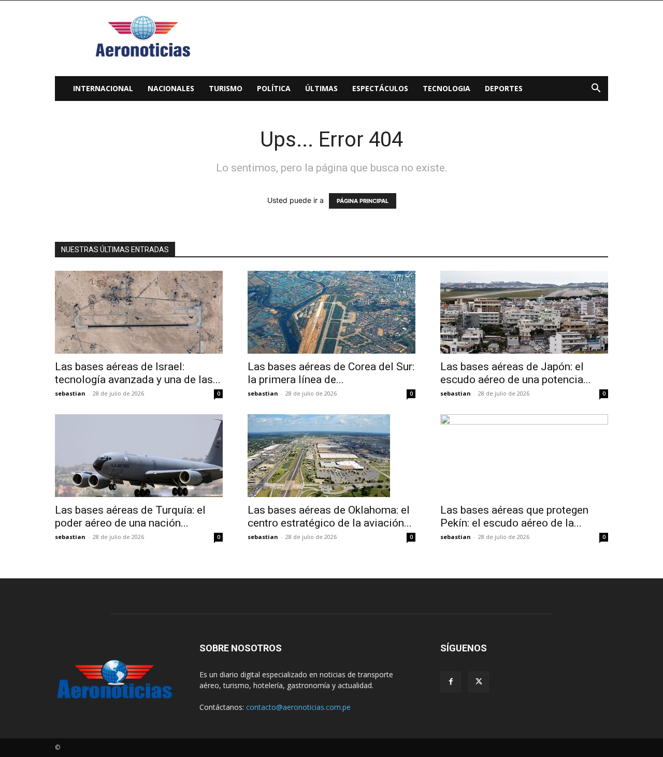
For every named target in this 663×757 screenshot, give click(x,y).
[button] (595, 89)
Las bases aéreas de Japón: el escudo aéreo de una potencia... (515, 373)
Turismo (225, 88)
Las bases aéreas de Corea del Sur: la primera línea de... (331, 373)
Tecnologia (446, 88)
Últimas (321, 88)
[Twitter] (478, 682)
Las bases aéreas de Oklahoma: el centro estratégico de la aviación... (330, 516)
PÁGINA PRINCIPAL (362, 201)
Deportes (504, 88)
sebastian (70, 393)
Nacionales (171, 88)
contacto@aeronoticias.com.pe (298, 707)
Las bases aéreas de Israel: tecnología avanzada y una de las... (138, 373)
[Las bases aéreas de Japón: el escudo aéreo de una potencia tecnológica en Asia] (524, 312)
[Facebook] (450, 682)
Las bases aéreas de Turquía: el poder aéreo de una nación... (130, 516)
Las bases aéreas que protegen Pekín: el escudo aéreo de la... (514, 516)
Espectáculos (380, 88)
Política (274, 88)
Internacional (103, 88)
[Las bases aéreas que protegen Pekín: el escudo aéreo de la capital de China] (524, 455)
